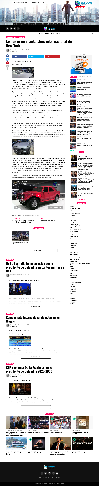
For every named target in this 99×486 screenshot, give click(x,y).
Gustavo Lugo (73, 243)
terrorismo (72, 298)
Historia (72, 247)
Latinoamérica (73, 256)
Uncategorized (73, 300)
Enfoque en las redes (75, 229)
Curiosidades (73, 220)
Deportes (72, 222)
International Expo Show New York (29, 215)
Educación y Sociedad (75, 226)
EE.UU (71, 227)
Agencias (72, 206)
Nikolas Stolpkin (74, 270)
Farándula (72, 240)
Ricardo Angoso (74, 288)
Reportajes (72, 286)
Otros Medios (73, 279)
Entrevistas (72, 233)
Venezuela (72, 302)
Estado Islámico (74, 236)
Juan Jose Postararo (75, 254)
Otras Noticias (73, 275)
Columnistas (73, 217)
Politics (72, 284)
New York (72, 268)
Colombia (72, 215)
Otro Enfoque (73, 277)
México (71, 265)
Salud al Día (73, 289)
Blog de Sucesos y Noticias (76, 210)
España (71, 234)
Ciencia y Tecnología (75, 213)
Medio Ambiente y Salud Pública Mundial (80, 263)
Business (58, 33)
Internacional (73, 250)
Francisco (14, 51)
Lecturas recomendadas (76, 257)
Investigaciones (74, 252)
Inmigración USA (74, 249)
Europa (71, 238)
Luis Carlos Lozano (74, 259)
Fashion (47, 33)
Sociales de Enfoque (75, 295)
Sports (52, 33)
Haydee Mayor (73, 245)
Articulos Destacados (75, 208)
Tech (71, 296)
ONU (71, 273)
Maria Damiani (73, 261)
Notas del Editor (74, 272)
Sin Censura (73, 291)
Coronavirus (73, 219)
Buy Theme (41, 33)
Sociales (72, 293)
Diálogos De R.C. (74, 224)
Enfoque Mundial (74, 231)
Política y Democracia (75, 282)
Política (72, 281)
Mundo (71, 266)
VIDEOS (72, 304)
